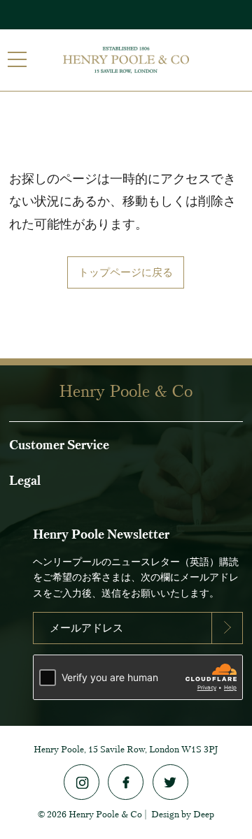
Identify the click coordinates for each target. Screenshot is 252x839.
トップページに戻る (125, 272)
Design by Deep (182, 814)
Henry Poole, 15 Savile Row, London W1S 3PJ (126, 749)
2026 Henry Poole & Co (94, 814)
